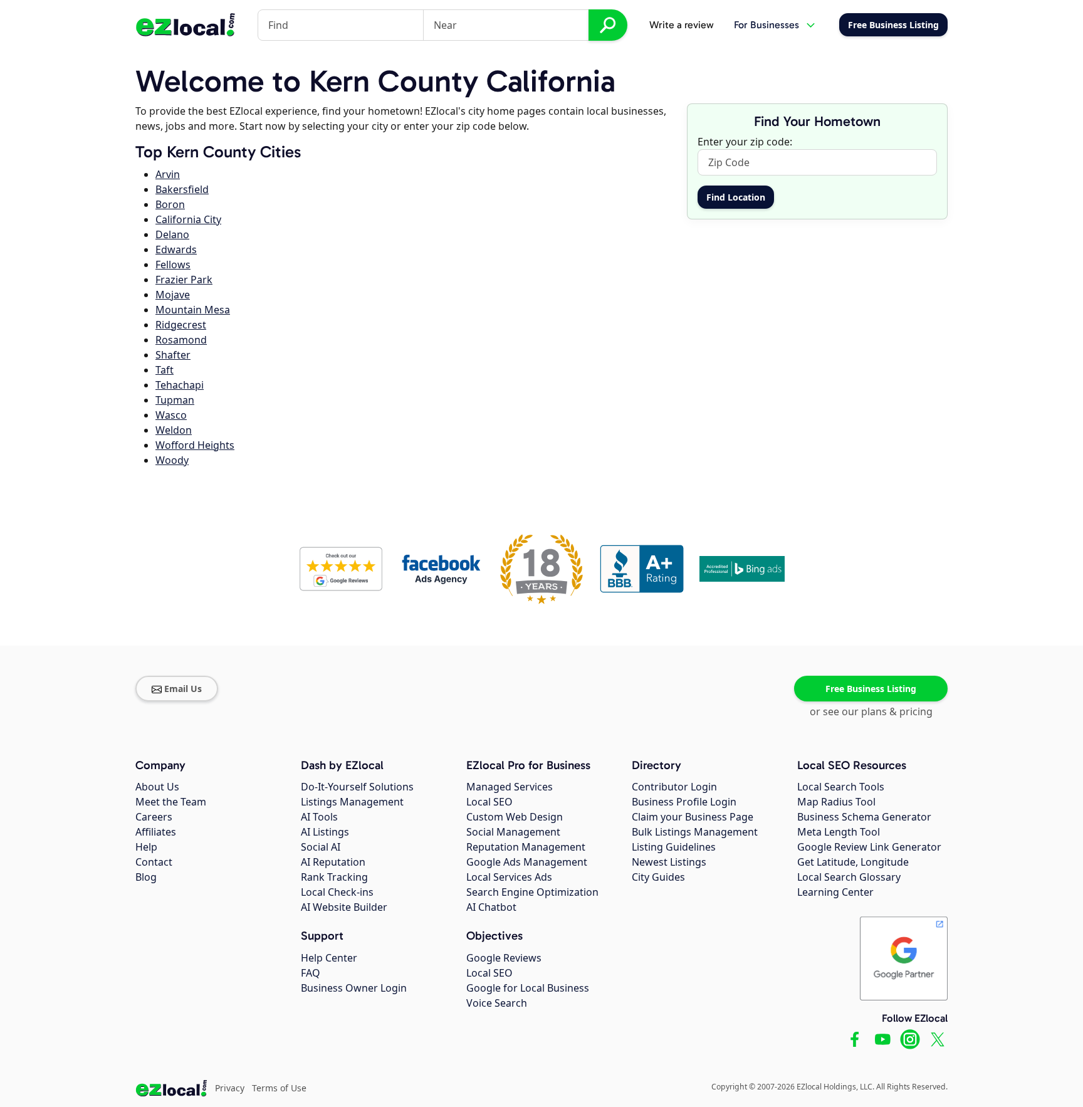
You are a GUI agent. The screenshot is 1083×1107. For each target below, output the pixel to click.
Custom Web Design (514, 817)
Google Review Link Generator (869, 847)
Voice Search (496, 1003)
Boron (170, 204)
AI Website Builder (344, 907)
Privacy (229, 1088)
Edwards (176, 249)
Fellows (173, 264)
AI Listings (325, 832)
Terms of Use (279, 1088)
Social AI (320, 847)
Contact (153, 862)
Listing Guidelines (674, 847)
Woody (172, 460)
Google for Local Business (527, 988)
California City (188, 219)
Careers (153, 817)
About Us (157, 787)
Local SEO (489, 802)
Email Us (183, 689)
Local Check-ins (337, 892)
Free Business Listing (870, 689)
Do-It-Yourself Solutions (357, 787)
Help (146, 847)
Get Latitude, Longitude (853, 862)
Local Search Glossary (849, 877)
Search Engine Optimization (532, 892)
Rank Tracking (334, 877)
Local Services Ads (509, 877)
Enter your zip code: (745, 142)
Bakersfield (182, 189)
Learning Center (835, 892)
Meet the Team (170, 802)
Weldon (173, 430)
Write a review (681, 25)
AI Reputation (333, 862)
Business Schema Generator (864, 817)
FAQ (310, 973)
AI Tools (319, 817)
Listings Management (352, 802)
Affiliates (155, 832)
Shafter (173, 355)
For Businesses (766, 25)
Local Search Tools (840, 787)
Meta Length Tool (838, 832)
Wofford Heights (194, 445)
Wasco (171, 415)
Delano (172, 234)
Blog (146, 877)
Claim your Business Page (692, 817)
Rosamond (181, 340)
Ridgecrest (180, 325)
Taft (164, 370)
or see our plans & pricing (871, 711)
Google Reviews (504, 958)
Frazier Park (183, 279)
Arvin (167, 174)
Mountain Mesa (192, 310)
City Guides (658, 877)
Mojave (172, 295)
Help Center (329, 958)
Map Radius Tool (836, 802)
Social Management (513, 832)
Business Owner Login (354, 988)
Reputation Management (525, 847)
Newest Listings (669, 862)
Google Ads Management (526, 862)
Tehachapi (179, 385)
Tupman (174, 400)
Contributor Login (674, 787)
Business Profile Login (684, 802)
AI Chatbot (491, 907)
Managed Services (509, 787)
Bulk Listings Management (695, 832)
